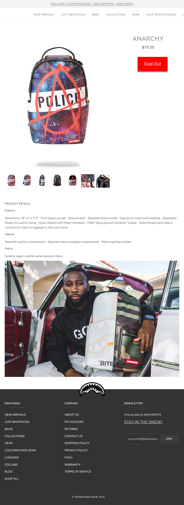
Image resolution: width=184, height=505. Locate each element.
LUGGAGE (12, 457)
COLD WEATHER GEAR (20, 450)
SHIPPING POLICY (77, 443)
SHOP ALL (12, 478)
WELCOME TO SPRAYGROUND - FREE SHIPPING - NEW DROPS (92, 4)
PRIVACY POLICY (76, 450)
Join (169, 439)
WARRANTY (73, 464)
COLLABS (11, 464)
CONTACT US (74, 436)
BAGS (9, 429)
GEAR (9, 443)
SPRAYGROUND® (86, 497)
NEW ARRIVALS (15, 414)
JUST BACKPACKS (17, 421)
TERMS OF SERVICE (78, 471)
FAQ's (68, 457)
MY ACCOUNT (74, 421)
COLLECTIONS (15, 436)
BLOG (9, 471)
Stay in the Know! (143, 422)
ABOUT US (72, 414)
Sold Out (152, 64)
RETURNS (71, 429)
